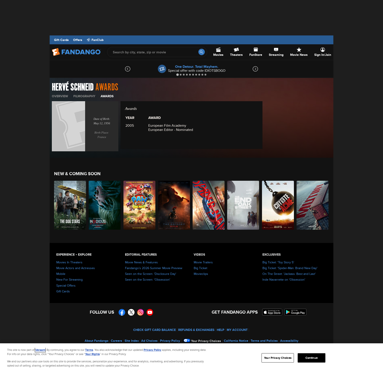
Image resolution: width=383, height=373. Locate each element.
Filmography (84, 96)
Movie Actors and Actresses (75, 268)
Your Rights (92, 354)
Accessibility (289, 340)
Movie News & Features (141, 262)
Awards (107, 96)
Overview (60, 96)
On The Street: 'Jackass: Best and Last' (289, 274)
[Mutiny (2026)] (313, 205)
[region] (191, 358)
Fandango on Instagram (140, 312)
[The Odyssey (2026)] (174, 205)
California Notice (236, 340)
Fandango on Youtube (150, 312)
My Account (237, 330)
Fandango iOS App (272, 312)
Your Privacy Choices (206, 341)
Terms (89, 350)
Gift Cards (61, 40)
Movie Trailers (203, 262)
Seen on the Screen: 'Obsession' (147, 279)
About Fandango (96, 340)
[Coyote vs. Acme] (278, 205)
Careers (116, 340)
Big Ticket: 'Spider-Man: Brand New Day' (289, 268)
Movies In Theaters (69, 262)
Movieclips (201, 274)
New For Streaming (69, 279)
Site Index (132, 340)
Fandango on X (131, 312)
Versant (40, 350)
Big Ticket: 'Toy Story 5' (278, 262)
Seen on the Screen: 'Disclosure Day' (150, 274)
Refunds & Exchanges (196, 330)
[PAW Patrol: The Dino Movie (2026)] (139, 205)
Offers (77, 40)
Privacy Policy (170, 340)
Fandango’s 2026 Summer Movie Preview (153, 268)
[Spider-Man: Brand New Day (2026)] (209, 205)
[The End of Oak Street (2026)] (243, 205)
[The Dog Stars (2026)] (70, 205)
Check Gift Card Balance (154, 330)
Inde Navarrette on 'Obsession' (283, 279)
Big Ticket (200, 268)
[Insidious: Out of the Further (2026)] (105, 205)
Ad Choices (149, 340)
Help (220, 330)
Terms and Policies (264, 340)
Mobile (60, 274)
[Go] (201, 52)
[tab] (177, 74)
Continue (311, 358)
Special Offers (66, 285)
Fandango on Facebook (122, 312)
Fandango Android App (295, 312)
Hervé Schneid (73, 87)
